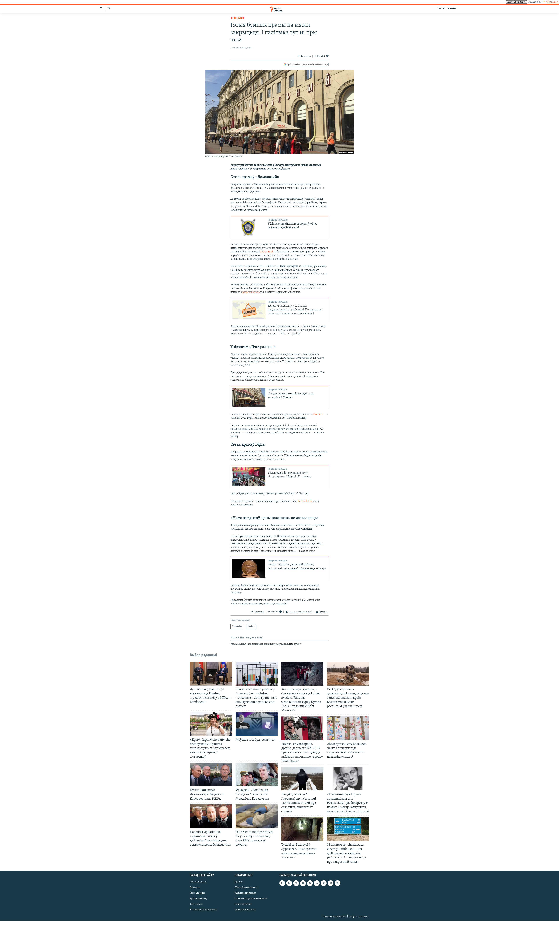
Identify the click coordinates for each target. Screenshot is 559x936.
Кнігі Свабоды (197, 893)
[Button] (304, 56)
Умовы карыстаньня (245, 910)
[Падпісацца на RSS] (337, 883)
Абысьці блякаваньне (246, 887)
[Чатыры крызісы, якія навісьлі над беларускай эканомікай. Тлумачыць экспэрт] (248, 568)
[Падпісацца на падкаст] (310, 883)
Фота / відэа (196, 904)
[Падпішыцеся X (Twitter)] (296, 883)
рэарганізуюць (251, 292)
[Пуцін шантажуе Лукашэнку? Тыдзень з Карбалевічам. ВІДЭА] (211, 774)
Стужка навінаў (198, 882)
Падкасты (195, 887)
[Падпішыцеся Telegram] (330, 883)
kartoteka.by (305, 501)
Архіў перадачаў (198, 898)
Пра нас (239, 882)
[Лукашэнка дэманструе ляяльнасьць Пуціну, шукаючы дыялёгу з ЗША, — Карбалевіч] (211, 674)
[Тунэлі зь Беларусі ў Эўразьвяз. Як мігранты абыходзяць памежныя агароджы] (302, 829)
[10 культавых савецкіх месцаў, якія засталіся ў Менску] (248, 397)
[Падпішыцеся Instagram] (323, 883)
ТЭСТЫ (440, 9)
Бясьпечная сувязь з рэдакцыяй (251, 898)
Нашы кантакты (243, 904)
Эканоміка (237, 18)
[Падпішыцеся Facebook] (289, 883)
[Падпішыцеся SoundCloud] (317, 883)
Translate (552, 2)
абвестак (317, 414)
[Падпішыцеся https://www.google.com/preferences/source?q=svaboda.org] (282, 883)
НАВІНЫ (452, 9)
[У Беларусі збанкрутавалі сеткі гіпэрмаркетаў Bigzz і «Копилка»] (248, 476)
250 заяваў (266, 251)
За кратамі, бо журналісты (203, 910)
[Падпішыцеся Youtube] (303, 883)
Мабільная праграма (245, 893)
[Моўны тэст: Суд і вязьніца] (257, 724)
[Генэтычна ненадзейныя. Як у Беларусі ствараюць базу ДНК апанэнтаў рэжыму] (257, 816)
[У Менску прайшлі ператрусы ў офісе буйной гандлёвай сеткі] (248, 227)
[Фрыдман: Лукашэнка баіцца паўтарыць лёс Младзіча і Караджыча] (257, 774)
